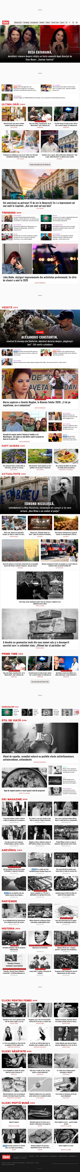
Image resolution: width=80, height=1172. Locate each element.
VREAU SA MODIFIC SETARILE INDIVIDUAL (72, 1150)
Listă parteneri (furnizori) (43, 1149)
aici (13, 1159)
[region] (40, 1150)
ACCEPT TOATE (72, 1144)
